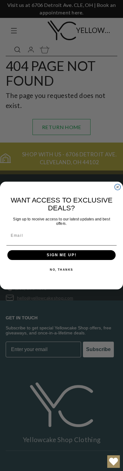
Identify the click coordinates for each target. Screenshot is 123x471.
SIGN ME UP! (61, 255)
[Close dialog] (117, 187)
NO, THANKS (61, 270)
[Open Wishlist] (113, 461)
